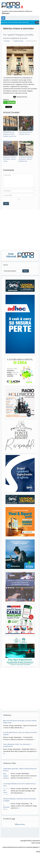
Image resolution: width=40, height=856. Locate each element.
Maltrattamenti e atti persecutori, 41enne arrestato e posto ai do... (10, 134)
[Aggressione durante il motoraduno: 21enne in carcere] (10, 148)
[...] (34, 728)
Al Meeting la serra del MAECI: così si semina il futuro (19, 799)
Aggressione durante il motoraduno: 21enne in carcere (9, 159)
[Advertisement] (20, 230)
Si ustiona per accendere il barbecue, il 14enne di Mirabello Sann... (26, 159)
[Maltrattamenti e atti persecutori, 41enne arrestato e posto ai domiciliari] (10, 123)
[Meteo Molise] (20, 822)
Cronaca (7, 41)
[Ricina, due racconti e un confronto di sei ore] (26, 123)
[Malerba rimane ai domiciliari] (20, 60)
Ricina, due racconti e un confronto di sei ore (25, 133)
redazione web (18, 41)
